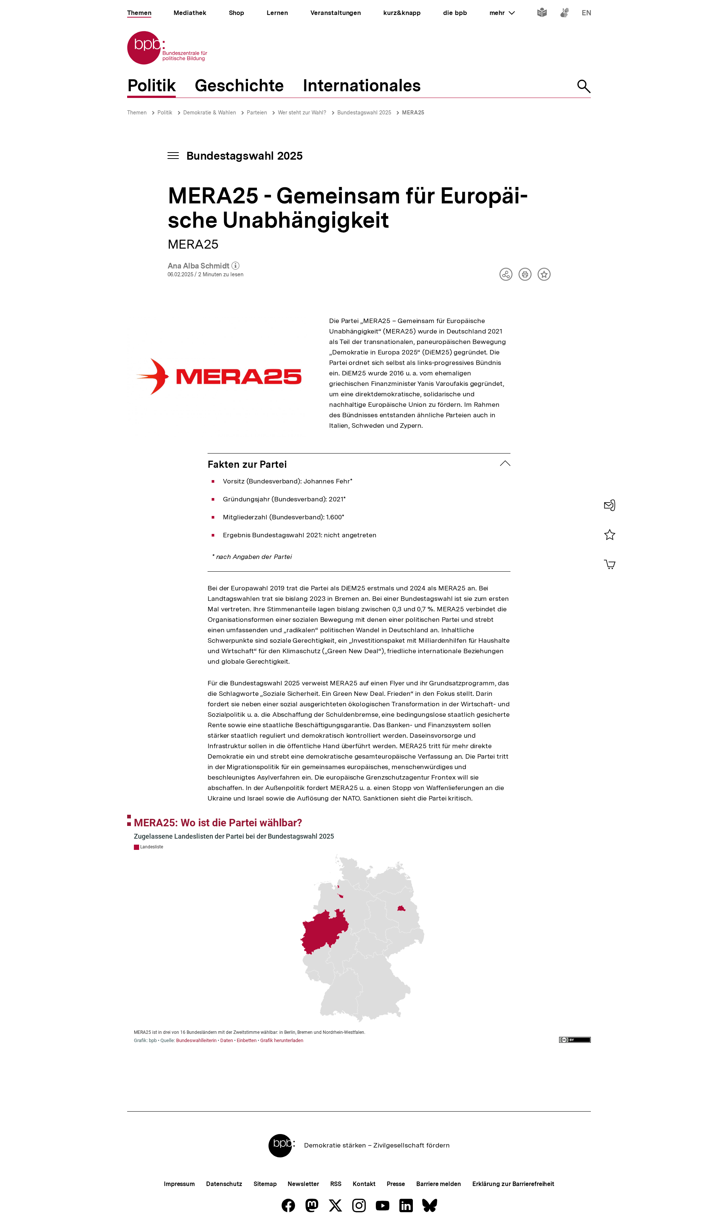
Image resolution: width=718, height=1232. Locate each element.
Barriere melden (438, 1184)
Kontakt (364, 1184)
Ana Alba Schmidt (204, 266)
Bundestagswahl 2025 (364, 113)
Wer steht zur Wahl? (302, 113)
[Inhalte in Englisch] (586, 14)
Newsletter (303, 1184)
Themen (137, 113)
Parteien (257, 113)
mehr (502, 12)
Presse (396, 1184)
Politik (164, 113)
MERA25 (413, 113)
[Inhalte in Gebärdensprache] (564, 14)
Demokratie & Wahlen (209, 113)
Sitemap (265, 1184)
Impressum (179, 1184)
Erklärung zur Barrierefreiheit (513, 1184)
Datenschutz (224, 1184)
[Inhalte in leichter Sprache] (542, 14)
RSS (336, 1184)
